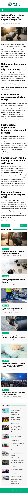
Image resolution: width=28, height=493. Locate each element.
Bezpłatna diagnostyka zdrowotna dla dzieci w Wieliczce (16, 453)
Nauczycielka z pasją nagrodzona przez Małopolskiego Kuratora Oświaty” (13, 280)
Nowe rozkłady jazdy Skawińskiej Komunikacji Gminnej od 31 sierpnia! (16, 428)
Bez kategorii (5, 24)
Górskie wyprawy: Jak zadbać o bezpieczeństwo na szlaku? (13, 252)
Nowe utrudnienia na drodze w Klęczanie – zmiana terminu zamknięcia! (18, 462)
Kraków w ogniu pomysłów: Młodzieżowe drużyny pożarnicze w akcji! (17, 419)
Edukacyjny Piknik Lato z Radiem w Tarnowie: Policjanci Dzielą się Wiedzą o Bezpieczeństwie (13, 365)
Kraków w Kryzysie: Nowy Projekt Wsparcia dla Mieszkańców (17, 410)
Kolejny (22, 225)
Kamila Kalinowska (6, 23)
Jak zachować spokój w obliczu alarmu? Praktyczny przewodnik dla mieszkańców (18, 445)
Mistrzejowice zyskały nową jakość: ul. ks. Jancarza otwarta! (13, 336)
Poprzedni (6, 225)
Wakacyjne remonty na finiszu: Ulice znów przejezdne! (12, 309)
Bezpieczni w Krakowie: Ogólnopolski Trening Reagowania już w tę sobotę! (17, 436)
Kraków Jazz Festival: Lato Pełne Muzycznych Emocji (13, 393)
